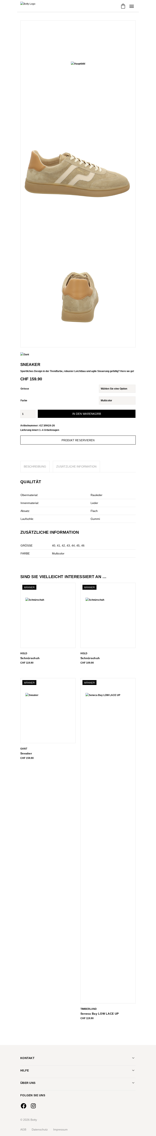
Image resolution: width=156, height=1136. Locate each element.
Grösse (25, 388)
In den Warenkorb (86, 413)
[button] (132, 6)
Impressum (60, 1129)
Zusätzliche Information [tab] (76, 466)
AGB (23, 1129)
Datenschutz (40, 1129)
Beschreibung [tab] (35, 466)
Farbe (24, 400)
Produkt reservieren (78, 440)
